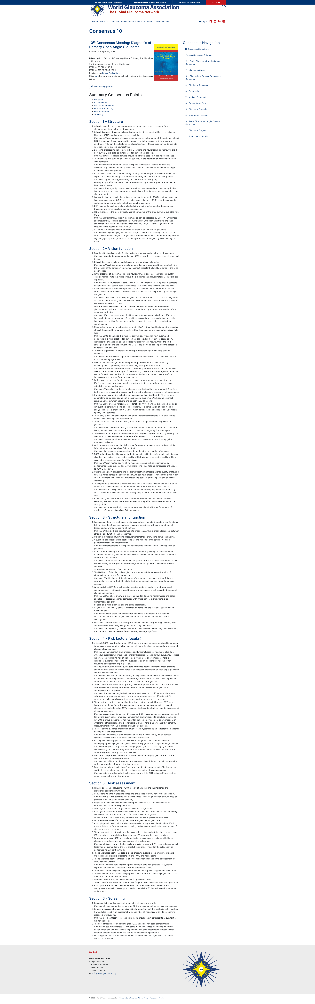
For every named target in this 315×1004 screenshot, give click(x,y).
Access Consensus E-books (198, 55)
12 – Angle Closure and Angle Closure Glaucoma (202, 62)
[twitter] (215, 21)
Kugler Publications (111, 73)
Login (217, 2)
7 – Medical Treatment (195, 97)
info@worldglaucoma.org (104, 973)
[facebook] (211, 21)
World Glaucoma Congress (108, 2)
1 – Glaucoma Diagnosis (196, 136)
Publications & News (130, 21)
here (96, 76)
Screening (98, 114)
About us (104, 21)
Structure (98, 99)
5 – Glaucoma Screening (196, 109)
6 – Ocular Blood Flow (195, 103)
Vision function (101, 102)
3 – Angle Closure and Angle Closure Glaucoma (202, 122)
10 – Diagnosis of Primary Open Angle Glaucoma (203, 77)
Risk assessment (101, 111)
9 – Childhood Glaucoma (196, 85)
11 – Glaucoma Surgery (196, 70)
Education (148, 21)
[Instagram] (223, 21)
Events (114, 21)
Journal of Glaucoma (189, 2)
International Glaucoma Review (150, 2)
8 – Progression (192, 91)
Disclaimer (153, 998)
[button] (224, 5)
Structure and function (104, 105)
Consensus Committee (198, 49)
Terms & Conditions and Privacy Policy (133, 998)
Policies (161, 998)
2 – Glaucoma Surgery (195, 130)
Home (95, 21)
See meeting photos (103, 86)
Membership (162, 21)
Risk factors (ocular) (103, 108)
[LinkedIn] (219, 21)
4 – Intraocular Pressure (196, 115)
